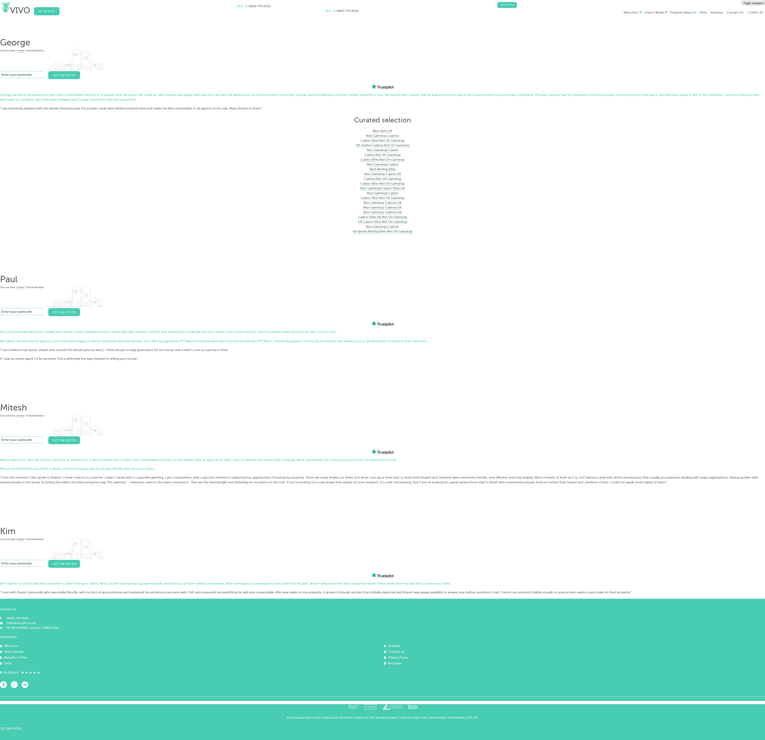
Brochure (395, 663)
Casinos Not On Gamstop (382, 178)
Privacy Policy (398, 657)
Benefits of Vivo (15, 657)
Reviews (394, 646)
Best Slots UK (382, 131)
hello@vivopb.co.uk (21, 623)
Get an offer (507, 5)
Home (20, 50)
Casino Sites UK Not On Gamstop (382, 217)
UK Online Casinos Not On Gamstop (382, 145)
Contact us (396, 651)
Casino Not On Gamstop (382, 154)
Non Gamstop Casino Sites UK (382, 188)
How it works (13, 651)
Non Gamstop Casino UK (382, 174)
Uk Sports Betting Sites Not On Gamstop (382, 231)
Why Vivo (11, 646)
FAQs (8, 663)
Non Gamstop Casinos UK (382, 202)
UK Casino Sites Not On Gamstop (382, 221)
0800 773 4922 (259, 6)
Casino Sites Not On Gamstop (383, 140)
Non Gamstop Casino (382, 150)
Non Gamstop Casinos (382, 135)
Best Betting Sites (382, 169)
